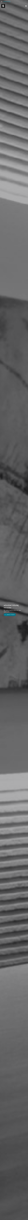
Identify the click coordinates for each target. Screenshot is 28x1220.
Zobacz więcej (11, 614)
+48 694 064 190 (6, 1)
